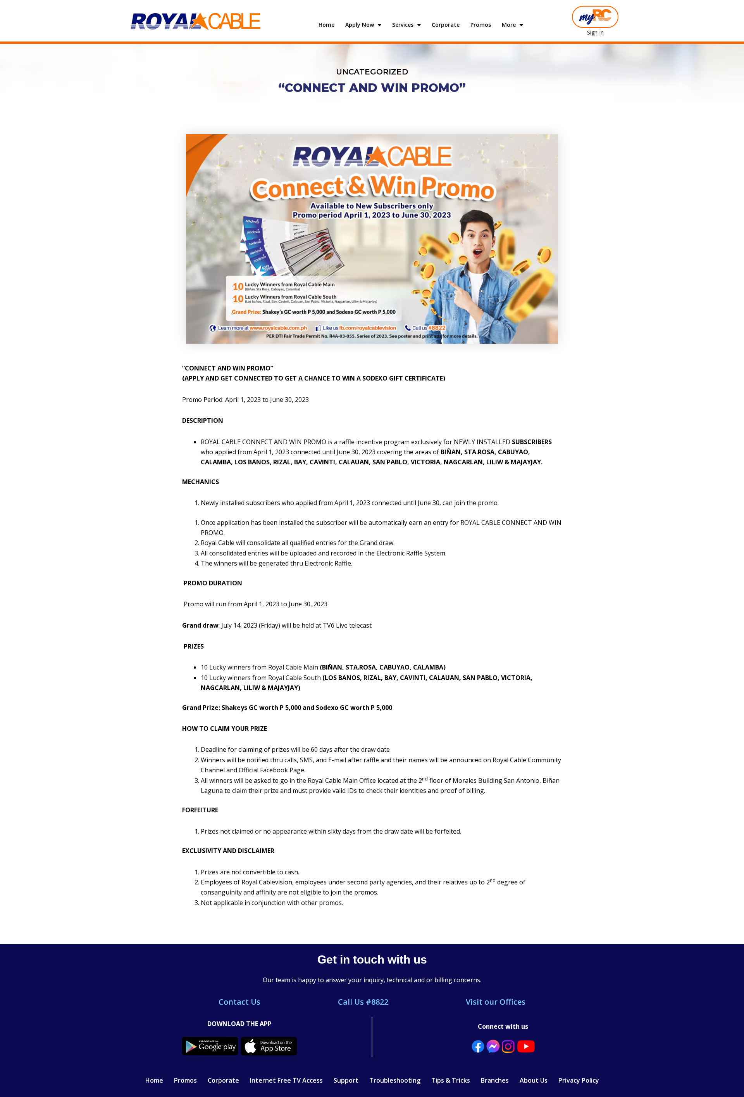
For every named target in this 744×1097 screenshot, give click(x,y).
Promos (480, 24)
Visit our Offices (495, 1002)
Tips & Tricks (450, 1080)
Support (346, 1080)
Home (326, 24)
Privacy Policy (578, 1080)
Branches (495, 1080)
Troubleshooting (394, 1080)
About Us (534, 1080)
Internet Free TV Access (286, 1080)
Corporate (446, 24)
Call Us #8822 (363, 1002)
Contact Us (239, 1002)
